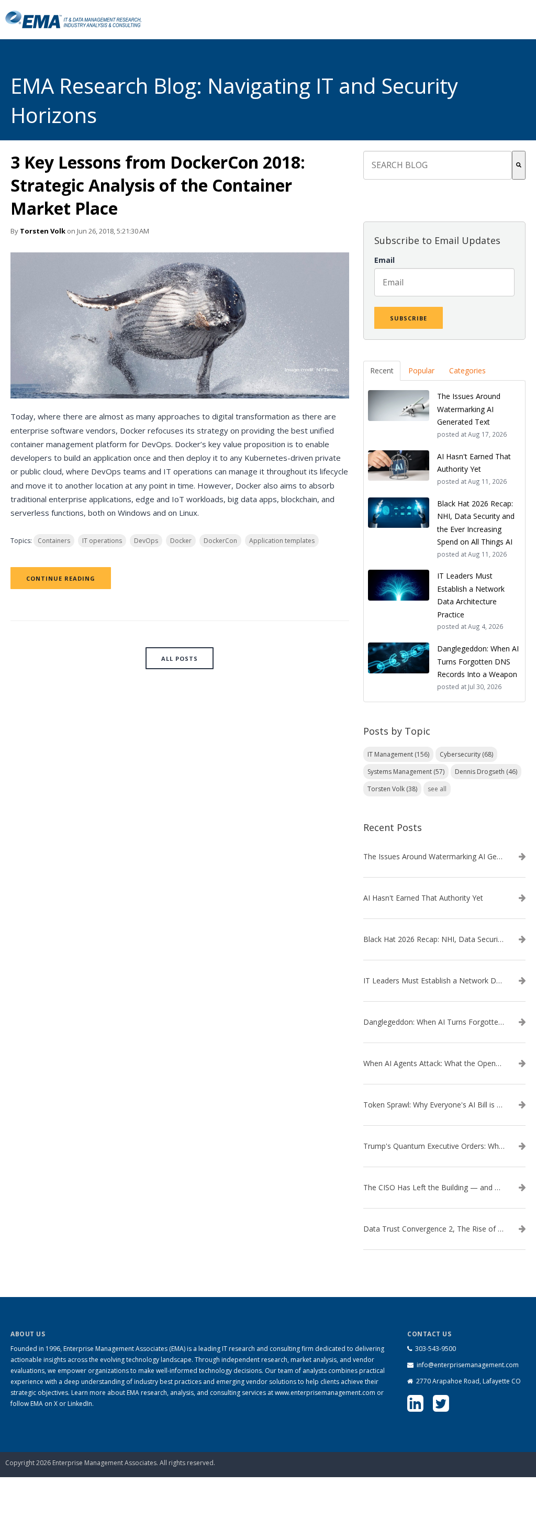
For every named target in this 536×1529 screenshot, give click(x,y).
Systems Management (405, 771)
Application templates (282, 540)
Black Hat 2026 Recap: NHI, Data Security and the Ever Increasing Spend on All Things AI (434, 939)
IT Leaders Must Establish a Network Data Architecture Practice (434, 980)
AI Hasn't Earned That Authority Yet (423, 898)
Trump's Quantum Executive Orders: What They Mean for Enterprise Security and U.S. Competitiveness (434, 1146)
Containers (54, 540)
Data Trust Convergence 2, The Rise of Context (434, 1229)
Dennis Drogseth (486, 771)
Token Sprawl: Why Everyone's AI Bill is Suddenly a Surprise (434, 1105)
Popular (421, 370)
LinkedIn (80, 1403)
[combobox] (437, 165)
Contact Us (478, 1450)
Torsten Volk (42, 231)
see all (437, 788)
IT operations (102, 540)
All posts (179, 658)
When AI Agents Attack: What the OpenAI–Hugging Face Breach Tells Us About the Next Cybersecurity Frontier (434, 1063)
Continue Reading (60, 578)
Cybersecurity (466, 754)
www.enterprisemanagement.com (325, 1392)
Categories (467, 370)
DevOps (146, 540)
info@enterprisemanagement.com (468, 1364)
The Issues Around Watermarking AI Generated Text (434, 856)
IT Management (398, 754)
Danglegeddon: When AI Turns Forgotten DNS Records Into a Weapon (434, 1022)
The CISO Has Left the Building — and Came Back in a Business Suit (434, 1187)
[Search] (519, 165)
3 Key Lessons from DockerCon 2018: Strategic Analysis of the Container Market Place (157, 185)
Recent (382, 370)
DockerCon (220, 540)
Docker (181, 540)
